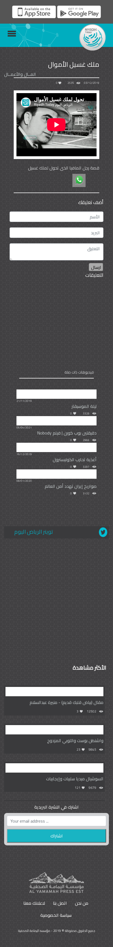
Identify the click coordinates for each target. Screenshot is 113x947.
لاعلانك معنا (34, 903)
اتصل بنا (60, 903)
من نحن (81, 903)
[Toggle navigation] (11, 34)
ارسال (96, 267)
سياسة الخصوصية (56, 915)
